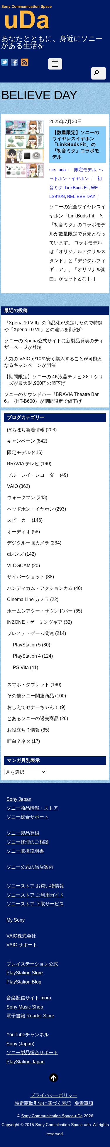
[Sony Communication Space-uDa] (27, 26)
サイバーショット (26, 576)
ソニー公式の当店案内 (29, 866)
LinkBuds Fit (77, 187)
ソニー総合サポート (27, 816)
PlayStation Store (24, 972)
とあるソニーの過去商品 (33, 718)
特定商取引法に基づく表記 (43, 1103)
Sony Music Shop (24, 1006)
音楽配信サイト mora (28, 997)
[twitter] (4, 62)
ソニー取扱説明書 (25, 851)
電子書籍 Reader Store (30, 1015)
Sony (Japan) (20, 1043)
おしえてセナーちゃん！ (33, 707)
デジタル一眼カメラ (28, 542)
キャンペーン (21, 440)
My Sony (15, 919)
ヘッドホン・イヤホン (30, 508)
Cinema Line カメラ (28, 599)
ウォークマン (21, 497)
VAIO (12, 486)
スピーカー (19, 520)
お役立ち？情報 (23, 729)
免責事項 (84, 1103)
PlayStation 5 (27, 644)
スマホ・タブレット (28, 684)
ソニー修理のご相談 (27, 841)
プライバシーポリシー (54, 1095)
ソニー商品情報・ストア (32, 808)
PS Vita (21, 667)
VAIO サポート (21, 944)
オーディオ (19, 531)
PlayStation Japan (25, 1061)
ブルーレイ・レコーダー (33, 475)
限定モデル (85, 169)
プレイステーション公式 (32, 963)
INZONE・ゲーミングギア (34, 622)
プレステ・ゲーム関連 (30, 633)
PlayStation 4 (27, 656)
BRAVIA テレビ (23, 463)
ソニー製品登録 (22, 833)
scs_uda (57, 169)
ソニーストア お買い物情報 (35, 885)
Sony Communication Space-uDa (52, 1115)
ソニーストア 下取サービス (35, 903)
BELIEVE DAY (81, 196)
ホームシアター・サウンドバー (40, 610)
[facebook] (14, 62)
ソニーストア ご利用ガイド (35, 894)
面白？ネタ (19, 741)
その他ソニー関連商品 (30, 695)
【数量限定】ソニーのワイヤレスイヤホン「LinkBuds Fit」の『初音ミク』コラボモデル (75, 144)
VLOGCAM (19, 565)
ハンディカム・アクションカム (40, 588)
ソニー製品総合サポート (32, 1052)
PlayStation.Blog (23, 981)
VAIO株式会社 (21, 935)
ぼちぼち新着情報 (26, 429)
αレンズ (15, 554)
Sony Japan (18, 799)
